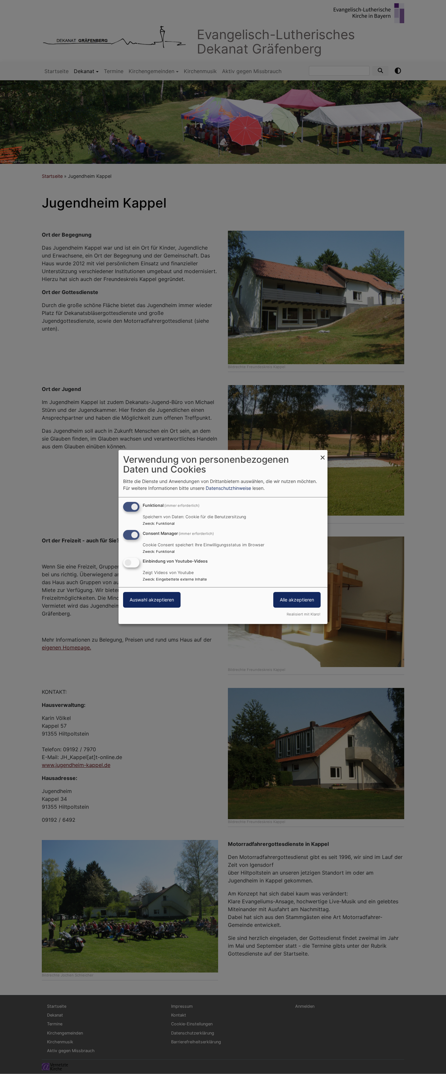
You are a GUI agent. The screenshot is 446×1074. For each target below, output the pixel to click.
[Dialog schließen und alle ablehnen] (322, 454)
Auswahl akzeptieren (152, 600)
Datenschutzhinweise (228, 488)
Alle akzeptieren (297, 600)
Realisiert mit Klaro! (303, 614)
